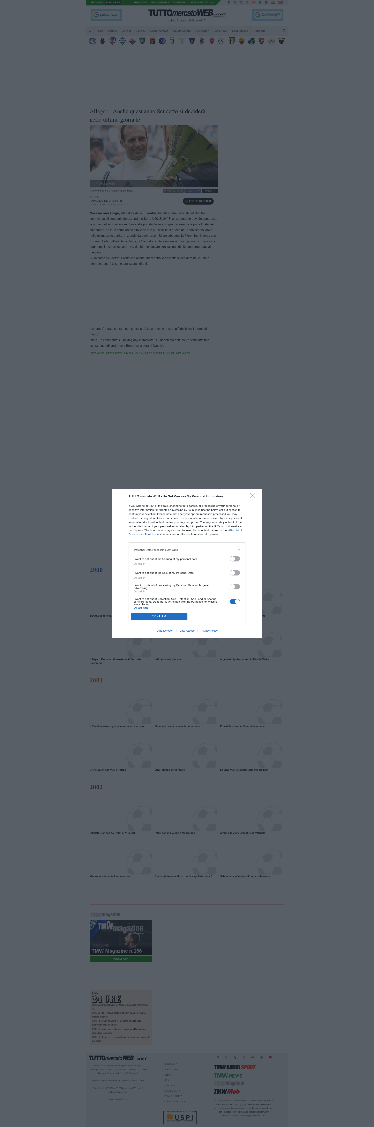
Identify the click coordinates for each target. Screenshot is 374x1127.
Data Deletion (165, 630)
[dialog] (187, 563)
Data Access (187, 630)
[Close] (254, 496)
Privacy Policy (209, 630)
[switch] (235, 558)
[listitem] (187, 550)
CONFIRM (159, 616)
